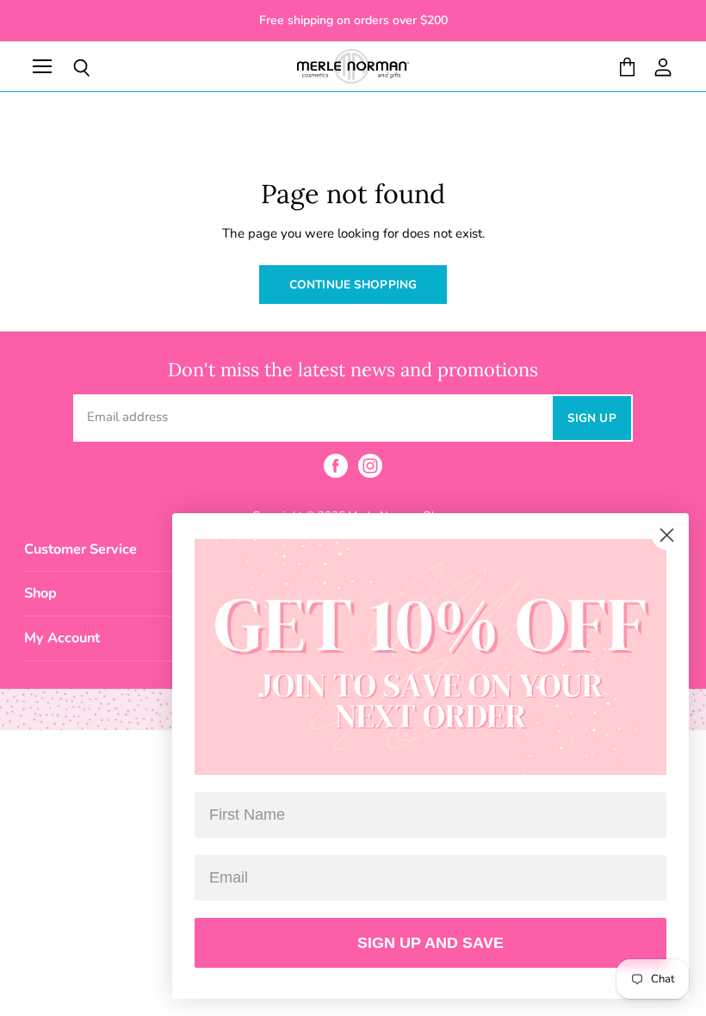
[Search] (69, 68)
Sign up (591, 418)
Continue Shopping (353, 284)
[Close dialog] (667, 535)
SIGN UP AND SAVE (430, 942)
